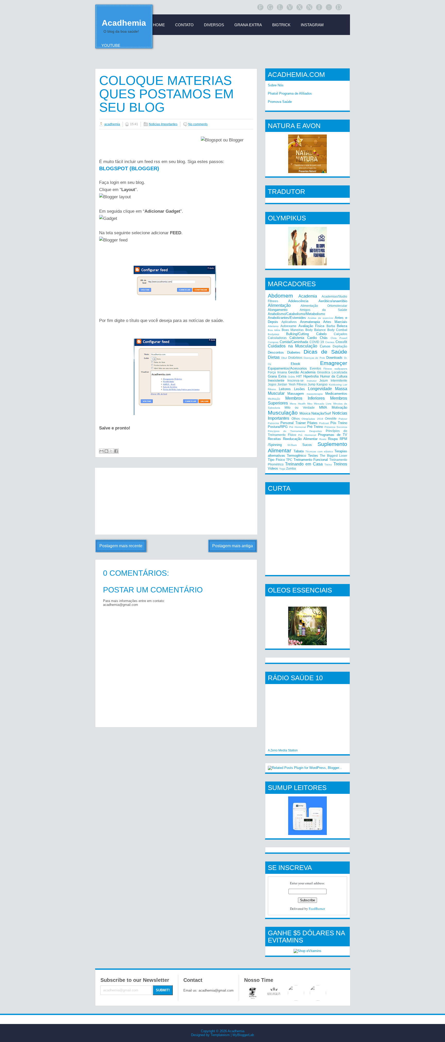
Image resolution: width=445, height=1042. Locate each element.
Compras (273, 342)
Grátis (291, 376)
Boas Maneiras (293, 329)
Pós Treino (338, 423)
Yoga (282, 468)
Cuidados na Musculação (292, 346)
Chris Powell (339, 338)
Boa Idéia (274, 330)
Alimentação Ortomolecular (324, 305)
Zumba (291, 468)
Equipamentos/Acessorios (287, 368)
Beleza (342, 326)
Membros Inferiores (305, 398)
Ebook (295, 364)
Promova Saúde (280, 102)
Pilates (312, 423)
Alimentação (279, 305)
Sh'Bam (292, 445)
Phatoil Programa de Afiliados (290, 93)
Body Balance (315, 329)
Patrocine (273, 423)
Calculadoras (277, 337)
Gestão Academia (301, 372)
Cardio (312, 338)
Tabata (299, 451)
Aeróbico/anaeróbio (333, 301)
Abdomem (280, 296)
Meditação (274, 398)
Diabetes (293, 352)
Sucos (307, 445)
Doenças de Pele (314, 357)
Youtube (110, 45)
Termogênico (296, 455)
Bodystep (273, 334)
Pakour (343, 418)
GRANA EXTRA (248, 25)
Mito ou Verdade (300, 407)
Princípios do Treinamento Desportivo (295, 431)
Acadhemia (124, 23)
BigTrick (281, 25)
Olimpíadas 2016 (312, 418)
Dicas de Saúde (325, 352)
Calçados (340, 334)
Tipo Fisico (276, 460)
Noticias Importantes (163, 124)
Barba (331, 326)
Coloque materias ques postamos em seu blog (166, 94)
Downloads (334, 358)
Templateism (220, 1035)
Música (304, 413)
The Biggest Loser (333, 455)
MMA (323, 407)
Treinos (340, 464)
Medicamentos (336, 394)
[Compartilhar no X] (111, 451)
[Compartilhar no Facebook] (116, 451)
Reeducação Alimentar (300, 439)
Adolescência (298, 301)
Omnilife (331, 418)
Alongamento (277, 310)
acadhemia (112, 124)
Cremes (329, 342)
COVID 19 (317, 342)
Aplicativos (289, 322)
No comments (198, 124)
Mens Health (297, 403)
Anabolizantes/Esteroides (287, 318)
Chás (324, 338)
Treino (328, 464)
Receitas (274, 439)
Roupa (333, 439)
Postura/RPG (278, 427)
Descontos (276, 352)
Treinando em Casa (304, 464)
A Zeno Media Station (283, 750)
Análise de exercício (320, 318)
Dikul (284, 357)
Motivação (339, 407)
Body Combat (337, 329)
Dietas (274, 357)
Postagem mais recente (120, 546)
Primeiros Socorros (335, 427)
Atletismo (273, 326)
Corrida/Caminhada (294, 342)
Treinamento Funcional (311, 460)
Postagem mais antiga (232, 546)
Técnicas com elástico (319, 451)
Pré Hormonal (297, 427)
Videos (273, 468)
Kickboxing (335, 384)
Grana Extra (277, 376)
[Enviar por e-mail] (101, 451)
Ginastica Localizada (332, 372)
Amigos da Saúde (323, 309)
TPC (289, 459)
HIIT (299, 376)
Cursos (325, 346)
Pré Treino (315, 427)
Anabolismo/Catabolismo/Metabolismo (296, 314)
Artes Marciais (335, 322)
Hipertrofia (311, 376)
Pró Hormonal (307, 435)
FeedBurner (317, 908)
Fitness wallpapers (335, 368)
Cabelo (321, 334)
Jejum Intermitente (333, 380)
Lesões (299, 389)
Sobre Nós (276, 85)
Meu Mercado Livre (319, 403)
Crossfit (341, 342)
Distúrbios (295, 357)
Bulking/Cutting (297, 334)
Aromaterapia (310, 322)
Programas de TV (332, 435)
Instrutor (311, 380)
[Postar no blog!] (106, 451)
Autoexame (288, 326)
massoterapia (315, 393)
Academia (307, 296)
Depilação (340, 346)
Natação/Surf (321, 413)
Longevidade (320, 389)
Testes (313, 455)
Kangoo (322, 384)
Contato (184, 25)
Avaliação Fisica (311, 326)
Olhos (296, 418)
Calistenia (296, 338)
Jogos (272, 384)
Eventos (315, 368)
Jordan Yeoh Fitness (292, 384)
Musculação (283, 413)
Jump (311, 384)
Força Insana (277, 372)
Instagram (312, 25)
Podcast (324, 423)
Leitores (285, 389)
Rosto (322, 439)
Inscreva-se (295, 380)
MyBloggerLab (243, 1035)
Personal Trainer (292, 423)
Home (159, 25)
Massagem (295, 394)
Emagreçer (333, 363)
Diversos (214, 25)
